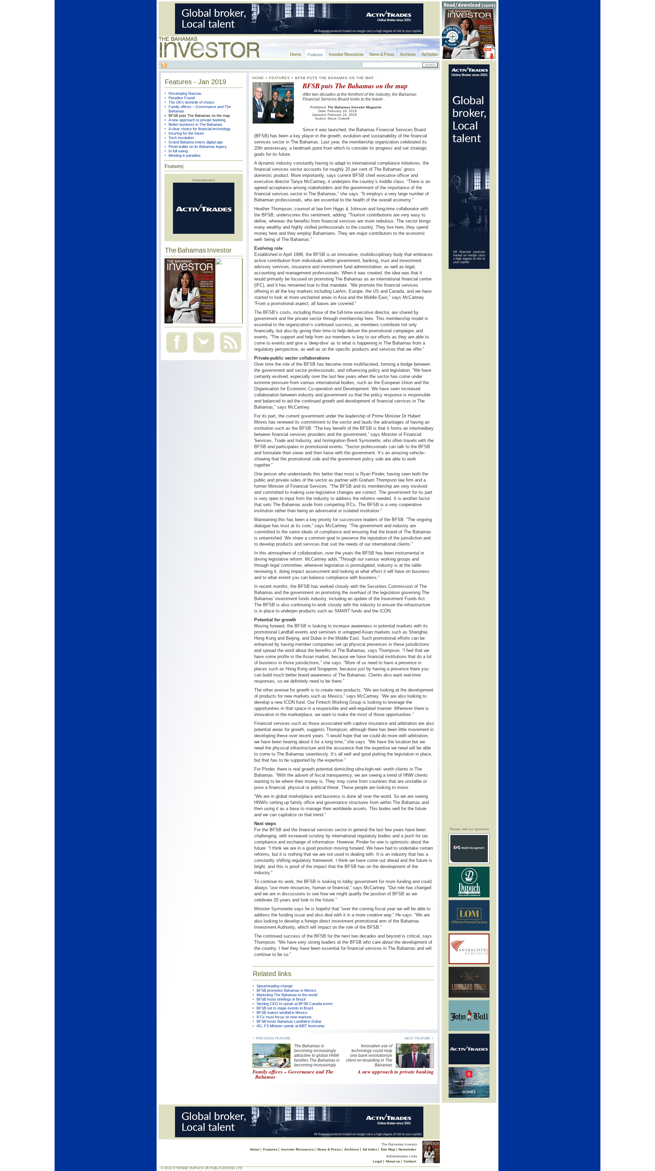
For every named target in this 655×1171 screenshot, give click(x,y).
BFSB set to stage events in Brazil (285, 1008)
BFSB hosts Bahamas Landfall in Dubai (289, 1021)
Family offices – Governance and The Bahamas (293, 1074)
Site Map (388, 1149)
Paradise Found (182, 98)
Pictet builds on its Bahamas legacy (198, 147)
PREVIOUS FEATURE (273, 1038)
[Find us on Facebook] (176, 353)
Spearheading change (275, 986)
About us (392, 1161)
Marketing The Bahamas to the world (287, 995)
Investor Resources (346, 54)
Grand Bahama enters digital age (196, 142)
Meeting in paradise (185, 155)
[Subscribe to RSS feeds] (230, 353)
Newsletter (407, 1149)
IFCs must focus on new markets (284, 1017)
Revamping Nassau (185, 93)
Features (315, 54)
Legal (377, 1161)
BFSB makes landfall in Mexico (282, 1012)
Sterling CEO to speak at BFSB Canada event (294, 1004)
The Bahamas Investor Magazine (355, 107)
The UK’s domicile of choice (191, 102)
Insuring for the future (186, 133)
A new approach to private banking (197, 120)
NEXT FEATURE (418, 1038)
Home (295, 54)
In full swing (178, 151)
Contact (410, 1161)
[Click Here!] (469, 863)
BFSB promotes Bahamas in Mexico (286, 990)
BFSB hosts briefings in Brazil (281, 999)
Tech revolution (181, 138)
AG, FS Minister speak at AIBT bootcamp (290, 1026)
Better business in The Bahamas (195, 124)
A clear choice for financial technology (200, 129)
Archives (408, 54)
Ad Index (429, 54)
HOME (258, 78)
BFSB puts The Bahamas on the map (199, 115)
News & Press (381, 54)
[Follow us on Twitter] (203, 353)
